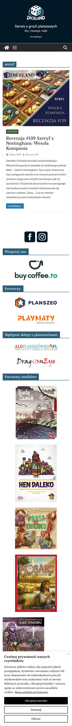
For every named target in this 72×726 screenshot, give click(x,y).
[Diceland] (7, 48)
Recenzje (12, 131)
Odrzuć (36, 718)
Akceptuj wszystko (36, 700)
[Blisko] (68, 654)
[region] (36, 688)
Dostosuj (36, 709)
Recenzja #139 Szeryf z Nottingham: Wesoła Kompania (30, 143)
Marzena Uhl (32, 154)
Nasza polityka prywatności (31, 692)
